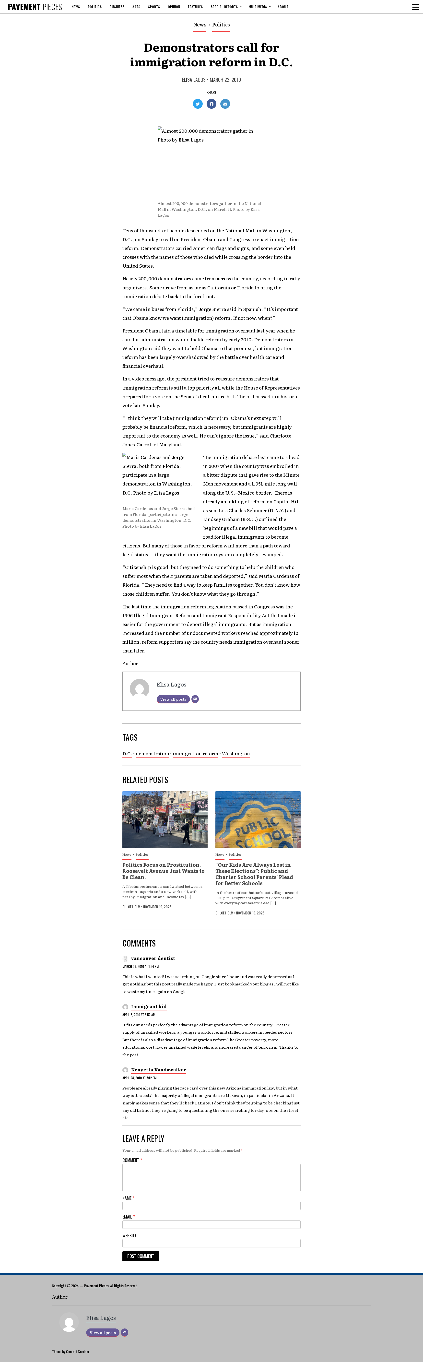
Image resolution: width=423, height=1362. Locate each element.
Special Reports (224, 6)
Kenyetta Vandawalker (158, 1069)
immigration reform (195, 753)
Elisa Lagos (194, 79)
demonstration (152, 753)
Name (128, 1198)
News (76, 6)
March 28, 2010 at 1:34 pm (140, 966)
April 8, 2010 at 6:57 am (138, 1014)
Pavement (35, 6)
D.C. (127, 753)
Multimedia (258, 6)
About (283, 6)
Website (129, 1235)
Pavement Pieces (96, 1285)
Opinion (174, 6)
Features (195, 6)
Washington (236, 753)
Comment (132, 1160)
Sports (154, 6)
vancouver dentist (153, 958)
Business (117, 6)
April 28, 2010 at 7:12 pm (139, 1077)
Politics (95, 6)
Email (128, 1217)
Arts (136, 6)
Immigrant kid (149, 1006)
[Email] (195, 699)
